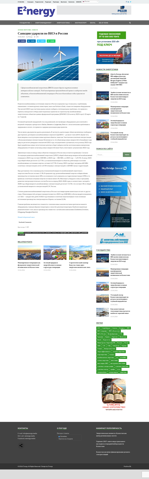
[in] (128, 2)
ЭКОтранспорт (81, 23)
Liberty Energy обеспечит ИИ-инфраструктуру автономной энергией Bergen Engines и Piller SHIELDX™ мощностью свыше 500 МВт (119, 79)
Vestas (54, 233)
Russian (87, 1)
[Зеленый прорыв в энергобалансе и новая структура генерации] (55, 260)
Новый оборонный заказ (26, 217)
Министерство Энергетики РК (106, 342)
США (99, 345)
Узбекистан (116, 345)
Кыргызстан (106, 340)
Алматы (114, 328)
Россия (126, 342)
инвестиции (114, 360)
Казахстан (123, 337)
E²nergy (30, 37)
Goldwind (27, 233)
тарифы (112, 369)
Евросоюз (115, 337)
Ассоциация (61, 233)
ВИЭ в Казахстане (114, 331)
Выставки (64, 2)
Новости (35, 30)
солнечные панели (102, 369)
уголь (119, 369)
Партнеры (56, 2)
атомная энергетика (119, 351)
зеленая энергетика (103, 360)
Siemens (48, 233)
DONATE (78, 2)
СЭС (104, 345)
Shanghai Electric (38, 233)
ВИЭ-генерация (102, 331)
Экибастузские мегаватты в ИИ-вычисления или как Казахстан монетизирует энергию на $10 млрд (120, 95)
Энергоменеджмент (43, 23)
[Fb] (126, 2)
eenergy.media (30, 436)
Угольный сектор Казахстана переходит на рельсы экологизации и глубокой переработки (119, 136)
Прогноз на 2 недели (66, 439)
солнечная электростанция (105, 366)
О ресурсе (30, 2)
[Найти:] (113, 154)
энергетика (123, 372)
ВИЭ (69, 233)
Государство (24, 23)
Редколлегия (39, 2)
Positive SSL (127, 466)
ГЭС (121, 334)
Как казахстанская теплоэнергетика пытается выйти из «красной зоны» (120, 311)
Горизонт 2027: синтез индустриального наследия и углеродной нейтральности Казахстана (110, 443)
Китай (99, 340)
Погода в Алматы (63, 433)
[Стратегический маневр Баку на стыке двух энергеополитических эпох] (80, 260)
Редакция (48, 2)
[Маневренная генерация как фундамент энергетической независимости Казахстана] (29, 260)
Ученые (99, 348)
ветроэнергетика (102, 354)
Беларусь (122, 328)
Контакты (71, 2)
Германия (100, 337)
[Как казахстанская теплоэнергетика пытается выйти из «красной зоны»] (102, 309)
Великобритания (113, 334)
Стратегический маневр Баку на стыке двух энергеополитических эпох (79, 265)
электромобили (101, 372)
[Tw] (130, 2)
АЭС (98, 328)
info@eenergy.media (30, 433)
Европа (107, 337)
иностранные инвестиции (117, 363)
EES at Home (103, 23)
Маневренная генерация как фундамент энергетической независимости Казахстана (29, 265)
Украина (124, 345)
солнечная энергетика (121, 366)
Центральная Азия (109, 348)
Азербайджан (106, 328)
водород (111, 354)
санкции (21, 234)
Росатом (119, 342)
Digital (92, 23)
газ (117, 357)
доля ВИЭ (84, 233)
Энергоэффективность (104, 351)
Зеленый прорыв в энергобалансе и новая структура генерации (52, 265)
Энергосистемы (63, 23)
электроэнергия (113, 372)
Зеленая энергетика (24, 30)
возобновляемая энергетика (105, 357)
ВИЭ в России (75, 233)
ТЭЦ (109, 345)
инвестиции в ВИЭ (102, 363)
